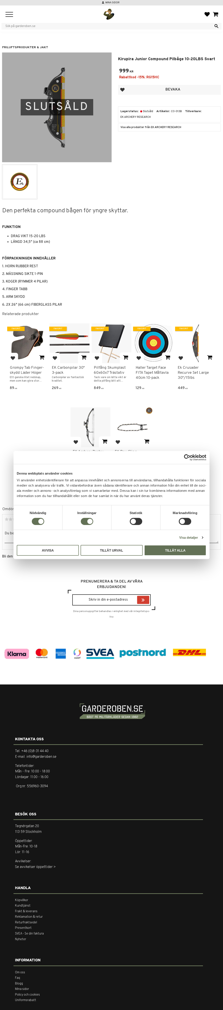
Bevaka (172, 89)
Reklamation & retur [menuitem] (29, 917)
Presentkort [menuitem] (23, 928)
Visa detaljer (188, 537)
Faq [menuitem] (17, 978)
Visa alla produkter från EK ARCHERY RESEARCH (150, 127)
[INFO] (41, 357)
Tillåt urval (111, 550)
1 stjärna (6, 519)
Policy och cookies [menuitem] (27, 995)
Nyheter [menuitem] (20, 939)
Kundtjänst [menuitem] (22, 906)
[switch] (87, 521)
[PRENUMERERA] (148, 600)
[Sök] (216, 26)
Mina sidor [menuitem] (22, 989)
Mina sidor (112, 2)
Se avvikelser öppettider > (35, 867)
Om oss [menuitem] (20, 973)
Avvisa (48, 550)
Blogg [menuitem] (19, 984)
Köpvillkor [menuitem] (21, 900)
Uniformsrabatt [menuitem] (25, 1000)
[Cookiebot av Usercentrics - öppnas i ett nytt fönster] (187, 457)
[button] (9, 15)
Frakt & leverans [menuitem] (26, 911)
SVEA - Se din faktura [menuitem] (29, 934)
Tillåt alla (175, 550)
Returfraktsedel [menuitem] (26, 923)
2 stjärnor (10, 519)
